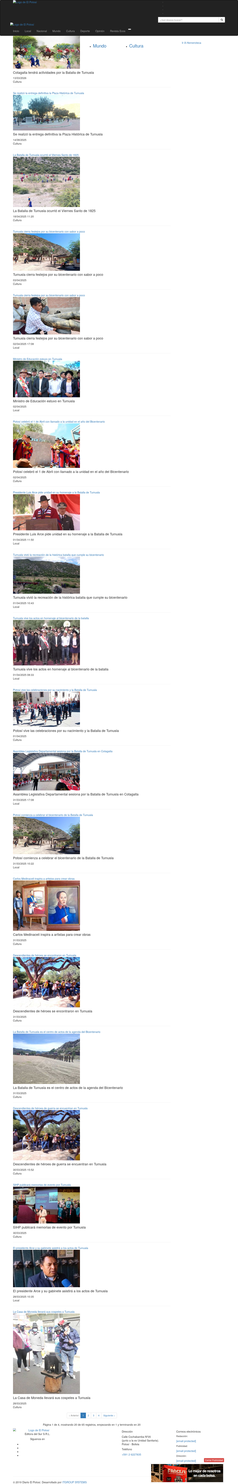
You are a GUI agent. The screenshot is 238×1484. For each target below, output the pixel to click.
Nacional (42, 31)
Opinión (99, 31)
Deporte (85, 31)
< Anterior (74, 1415)
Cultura (70, 31)
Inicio (16, 31)
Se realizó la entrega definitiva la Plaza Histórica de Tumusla (48, 93)
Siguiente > (109, 1415)
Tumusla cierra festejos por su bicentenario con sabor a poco (49, 231)
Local (28, 31)
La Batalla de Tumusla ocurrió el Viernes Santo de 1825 (46, 155)
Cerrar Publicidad (214, 1460)
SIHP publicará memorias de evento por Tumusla (42, 1185)
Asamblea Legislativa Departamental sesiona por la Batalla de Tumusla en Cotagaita (62, 751)
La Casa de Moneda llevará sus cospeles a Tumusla (44, 1312)
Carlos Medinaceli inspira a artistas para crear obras (44, 878)
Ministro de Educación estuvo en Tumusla (37, 359)
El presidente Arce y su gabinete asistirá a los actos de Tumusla (50, 1248)
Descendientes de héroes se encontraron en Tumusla (44, 955)
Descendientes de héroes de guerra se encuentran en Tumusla (50, 1108)
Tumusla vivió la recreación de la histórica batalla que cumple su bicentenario (58, 555)
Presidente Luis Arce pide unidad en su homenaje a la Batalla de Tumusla (56, 492)
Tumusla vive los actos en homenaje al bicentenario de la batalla (51, 618)
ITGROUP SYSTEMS (74, 1482)
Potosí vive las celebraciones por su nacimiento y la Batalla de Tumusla (55, 690)
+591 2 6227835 (131, 1454)
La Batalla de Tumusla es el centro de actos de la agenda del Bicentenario (56, 1032)
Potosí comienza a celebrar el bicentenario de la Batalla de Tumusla (53, 815)
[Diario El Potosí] (82, 2)
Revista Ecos (117, 31)
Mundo (56, 31)
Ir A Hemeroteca (191, 43)
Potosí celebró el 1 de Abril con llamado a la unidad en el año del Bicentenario (59, 421)
